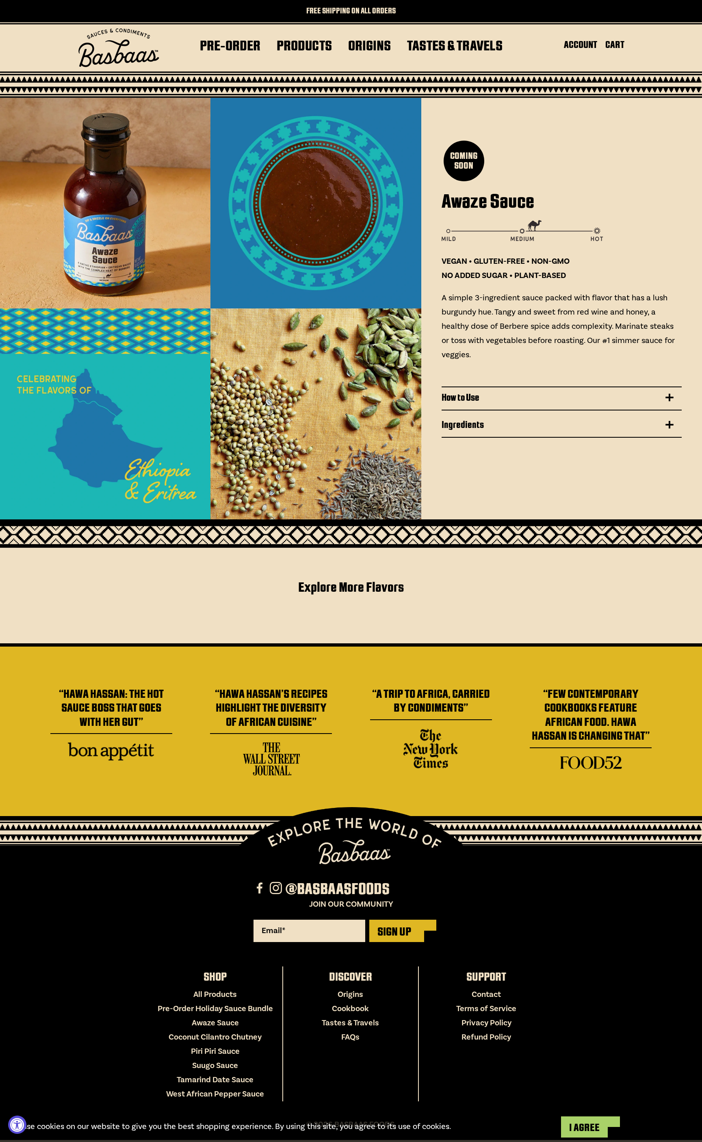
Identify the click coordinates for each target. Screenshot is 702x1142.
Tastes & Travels (350, 1023)
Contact (486, 994)
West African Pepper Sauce (215, 1094)
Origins (350, 994)
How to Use (460, 397)
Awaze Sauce (215, 1023)
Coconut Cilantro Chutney (215, 1037)
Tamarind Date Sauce (215, 1080)
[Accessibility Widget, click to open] (17, 1125)
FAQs (350, 1037)
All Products (215, 994)
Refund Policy (486, 1037)
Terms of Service (486, 1008)
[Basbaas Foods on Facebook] (261, 889)
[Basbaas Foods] (118, 47)
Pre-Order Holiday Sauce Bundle (215, 1008)
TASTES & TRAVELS (455, 45)
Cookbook (350, 1008)
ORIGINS (369, 45)
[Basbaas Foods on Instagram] (277, 889)
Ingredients (463, 425)
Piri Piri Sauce (215, 1051)
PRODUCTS (304, 45)
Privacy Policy (486, 1023)
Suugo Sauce (215, 1065)
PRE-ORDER (230, 45)
